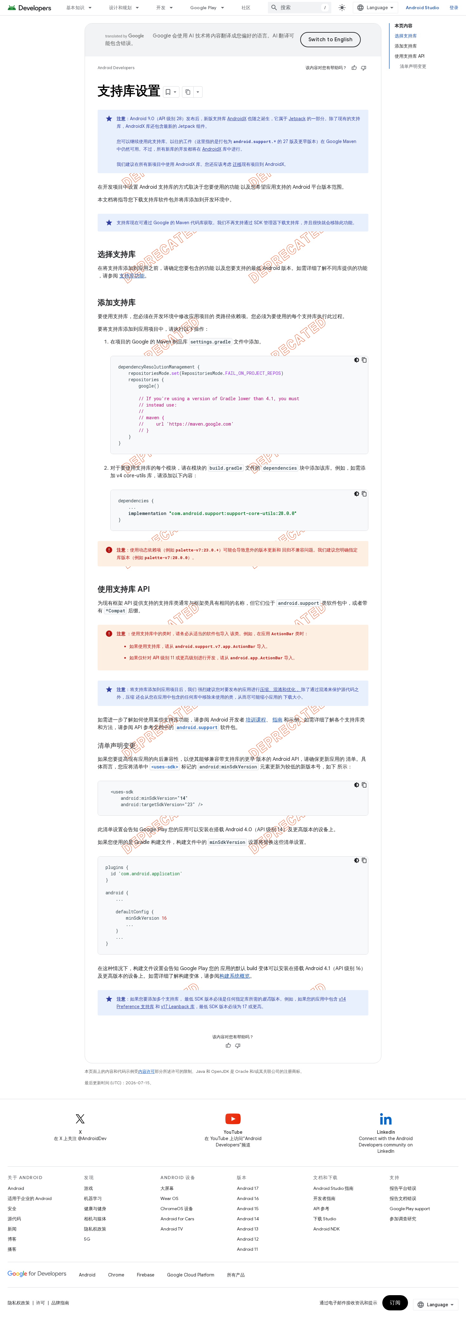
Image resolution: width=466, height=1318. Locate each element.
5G (87, 1239)
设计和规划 (120, 7)
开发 (160, 7)
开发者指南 (324, 1198)
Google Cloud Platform (190, 1275)
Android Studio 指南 (333, 1188)
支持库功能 (132, 276)
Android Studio (422, 7)
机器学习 (93, 1198)
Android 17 (248, 1188)
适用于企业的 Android (30, 1198)
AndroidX (236, 118)
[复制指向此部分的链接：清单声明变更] (142, 746)
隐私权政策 (95, 1229)
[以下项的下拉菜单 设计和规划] (140, 7)
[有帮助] (354, 68)
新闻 (12, 1229)
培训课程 (256, 720)
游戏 (88, 1188)
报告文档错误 (403, 1198)
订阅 (395, 1303)
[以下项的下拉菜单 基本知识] (92, 7)
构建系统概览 (234, 976)
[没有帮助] (363, 68)
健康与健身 (95, 1208)
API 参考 (321, 1208)
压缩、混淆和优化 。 (280, 689)
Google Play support (410, 1208)
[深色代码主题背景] (356, 360)
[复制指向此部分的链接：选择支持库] (142, 255)
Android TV (171, 1229)
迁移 (237, 164)
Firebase (145, 1275)
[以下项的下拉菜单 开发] (174, 7)
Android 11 (247, 1249)
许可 (40, 1302)
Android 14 (248, 1219)
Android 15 (248, 1208)
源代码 (14, 1219)
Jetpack (297, 118)
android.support (197, 727)
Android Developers (116, 67)
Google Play (203, 7)
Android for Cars (177, 1219)
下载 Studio (324, 1219)
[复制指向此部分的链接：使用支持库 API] (156, 590)
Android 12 (248, 1239)
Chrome (116, 1275)
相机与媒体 (95, 1219)
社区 (246, 7)
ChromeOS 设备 (176, 1208)
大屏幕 (167, 1188)
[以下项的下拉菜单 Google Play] (225, 7)
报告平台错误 (403, 1188)
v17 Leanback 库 (178, 1006)
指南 (277, 720)
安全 (12, 1208)
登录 (454, 7)
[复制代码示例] (364, 360)
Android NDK (326, 1229)
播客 (12, 1249)
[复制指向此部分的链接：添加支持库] (142, 303)
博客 (12, 1239)
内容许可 (146, 1071)
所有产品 (236, 1275)
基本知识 (75, 7)
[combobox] (299, 7)
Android (16, 1188)
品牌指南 (60, 1302)
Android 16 (248, 1198)
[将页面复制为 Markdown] (188, 92)
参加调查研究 (403, 1219)
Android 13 (247, 1229)
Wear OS (169, 1198)
